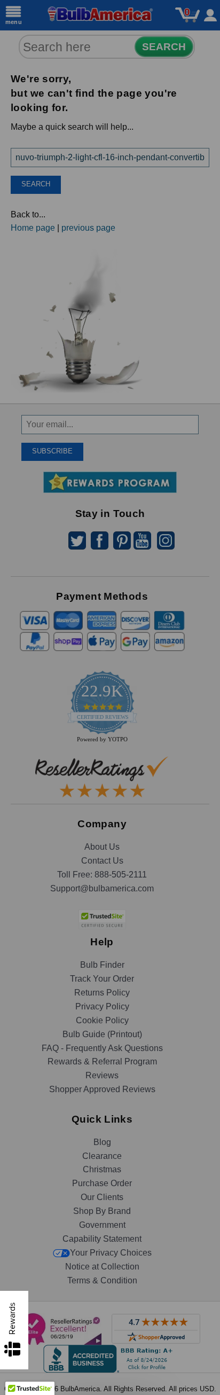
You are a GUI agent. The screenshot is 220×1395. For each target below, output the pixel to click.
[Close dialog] (203, 597)
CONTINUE (110, 771)
